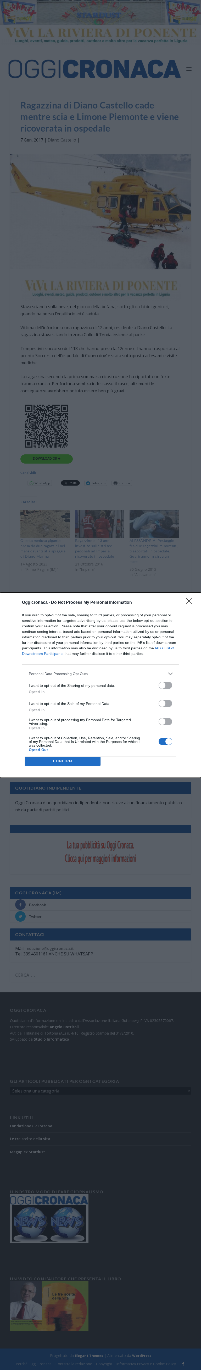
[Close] (191, 603)
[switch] (165, 685)
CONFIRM (62, 761)
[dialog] (100, 685)
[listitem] (100, 674)
